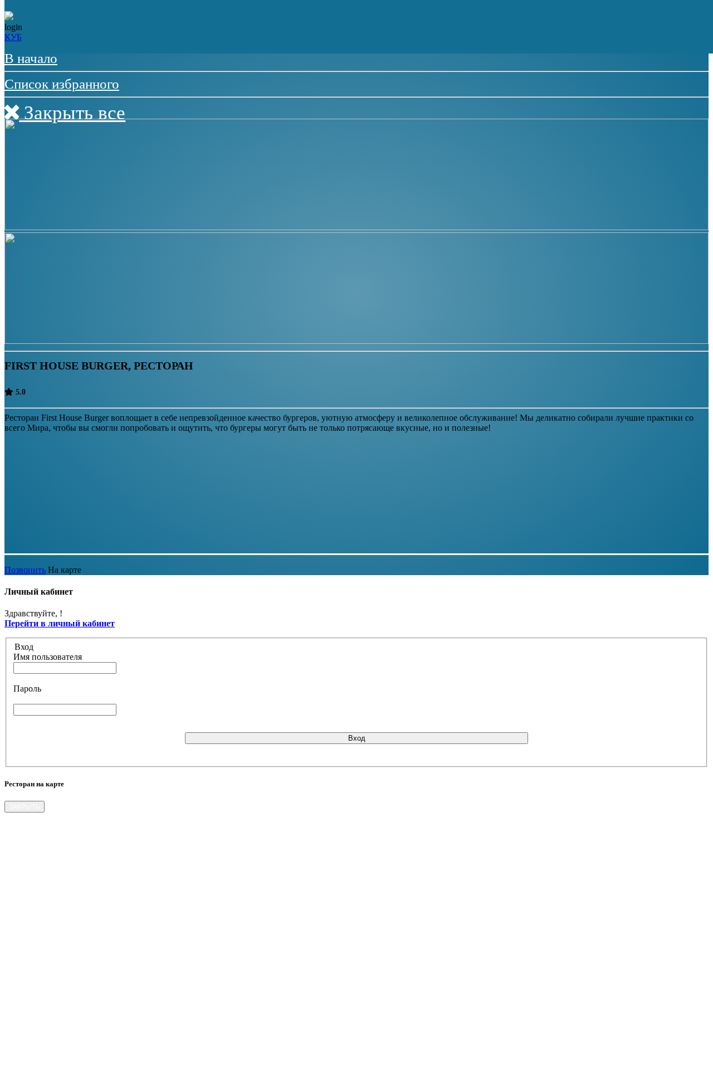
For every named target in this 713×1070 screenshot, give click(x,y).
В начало (30, 58)
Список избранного (61, 83)
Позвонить (25, 570)
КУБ (13, 37)
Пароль (27, 688)
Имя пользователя (47, 657)
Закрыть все (72, 113)
